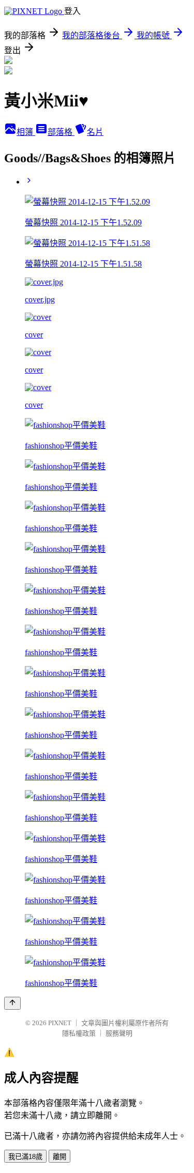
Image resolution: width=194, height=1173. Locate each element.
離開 (59, 1157)
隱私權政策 (79, 1033)
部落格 (61, 132)
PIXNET (59, 1023)
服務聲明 (119, 1033)
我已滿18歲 (25, 1157)
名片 (95, 132)
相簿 (26, 132)
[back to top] (12, 1003)
